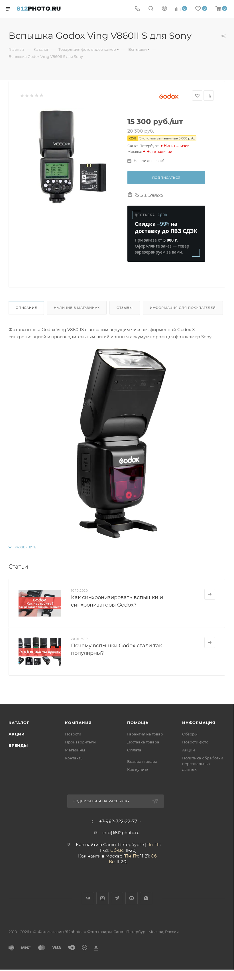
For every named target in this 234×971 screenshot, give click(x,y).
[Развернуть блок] (22, 547)
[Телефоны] (137, 9)
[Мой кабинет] (164, 9)
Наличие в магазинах (76, 308)
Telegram (117, 898)
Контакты (74, 758)
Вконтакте (88, 898)
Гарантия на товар (145, 734)
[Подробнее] (209, 594)
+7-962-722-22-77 (118, 821)
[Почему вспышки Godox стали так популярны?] (40, 651)
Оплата (134, 750)
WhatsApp (146, 898)
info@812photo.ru (121, 832)
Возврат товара (142, 761)
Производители (80, 742)
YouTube (131, 898)
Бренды (18, 745)
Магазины (75, 750)
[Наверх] (206, 682)
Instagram (102, 898)
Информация (198, 722)
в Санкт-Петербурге (121, 844)
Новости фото (195, 742)
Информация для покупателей (183, 308)
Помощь (137, 722)
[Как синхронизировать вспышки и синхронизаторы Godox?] (40, 603)
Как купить (137, 769)
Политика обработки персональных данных (202, 764)
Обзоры (190, 734)
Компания (78, 722)
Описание (26, 308)
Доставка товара (143, 742)
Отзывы (125, 308)
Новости (73, 734)
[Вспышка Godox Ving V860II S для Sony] (69, 156)
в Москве (112, 856)
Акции (17, 734)
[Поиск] (150, 9)
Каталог (19, 722)
